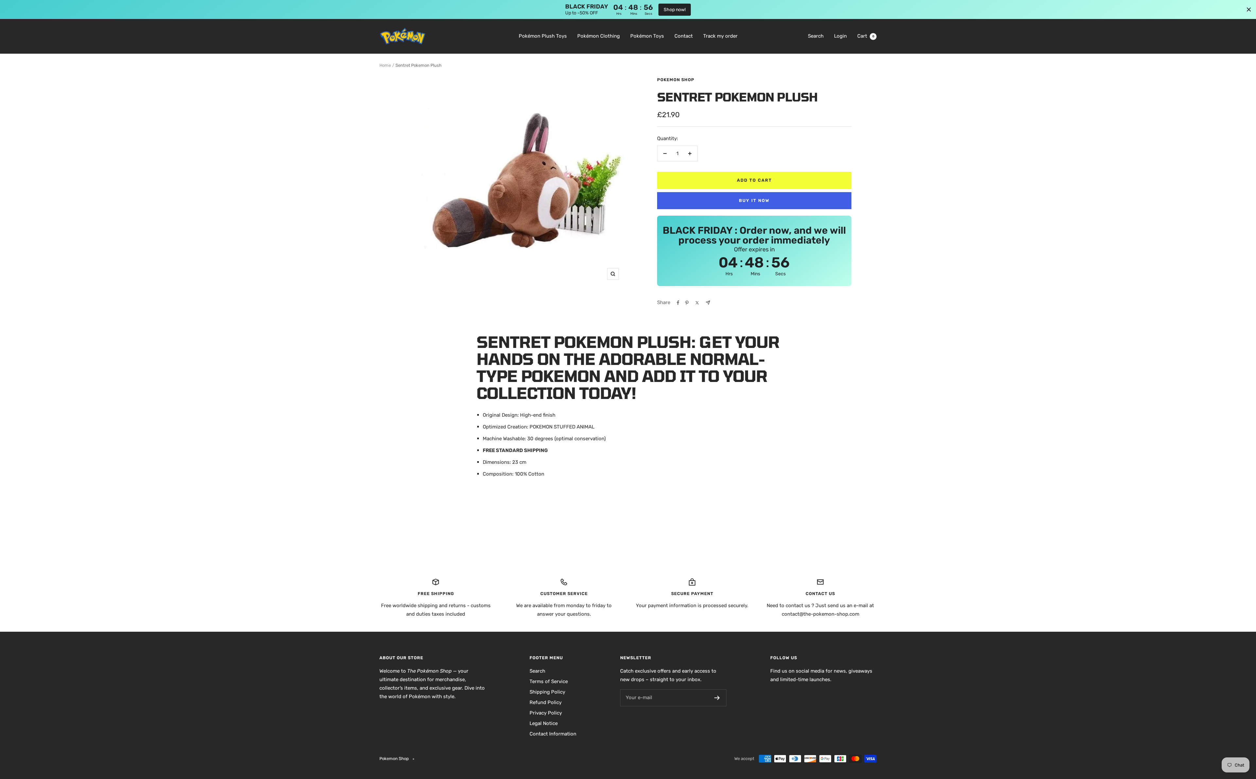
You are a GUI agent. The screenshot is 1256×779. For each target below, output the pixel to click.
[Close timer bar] (1249, 9)
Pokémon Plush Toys (543, 36)
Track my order (720, 36)
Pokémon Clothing (598, 36)
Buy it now (754, 200)
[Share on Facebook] (678, 302)
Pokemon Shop (675, 79)
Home (385, 65)
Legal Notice (544, 723)
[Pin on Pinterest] (687, 302)
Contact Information (553, 734)
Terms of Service (549, 681)
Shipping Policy (547, 692)
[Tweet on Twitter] (697, 302)
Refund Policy (546, 702)
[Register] (717, 698)
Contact (683, 36)
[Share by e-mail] (708, 302)
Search (816, 36)
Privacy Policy (546, 713)
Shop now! (675, 9)
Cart (865, 36)
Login (840, 36)
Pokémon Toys (647, 36)
